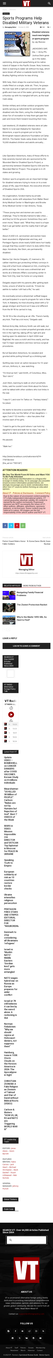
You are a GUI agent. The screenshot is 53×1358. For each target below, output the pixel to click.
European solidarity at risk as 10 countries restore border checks (10, 880)
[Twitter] (11, 525)
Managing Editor (10, 27)
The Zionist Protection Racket (32, 604)
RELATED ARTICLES (12, 586)
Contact (40, 1350)
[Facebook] (5, 525)
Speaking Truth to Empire (9, 863)
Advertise (31, 1350)
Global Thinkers (10, 1199)
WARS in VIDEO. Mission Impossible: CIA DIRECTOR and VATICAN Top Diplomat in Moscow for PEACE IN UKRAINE (11, 839)
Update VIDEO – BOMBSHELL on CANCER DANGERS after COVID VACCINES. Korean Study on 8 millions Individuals (11, 770)
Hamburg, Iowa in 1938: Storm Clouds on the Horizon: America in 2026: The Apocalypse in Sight (11, 1063)
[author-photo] (26, 566)
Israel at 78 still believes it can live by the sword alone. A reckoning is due (10, 1009)
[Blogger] (8, 1331)
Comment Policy (42, 493)
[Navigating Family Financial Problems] (9, 595)
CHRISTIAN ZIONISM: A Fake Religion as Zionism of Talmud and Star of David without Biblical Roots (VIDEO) (11, 1092)
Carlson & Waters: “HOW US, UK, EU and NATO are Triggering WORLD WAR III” (11, 1119)
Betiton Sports (44, 1355)
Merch (23, 1350)
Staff (16, 1348)
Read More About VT (29, 1308)
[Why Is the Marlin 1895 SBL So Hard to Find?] (9, 620)
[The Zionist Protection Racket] (9, 607)
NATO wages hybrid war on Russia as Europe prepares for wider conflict (11, 986)
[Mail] (22, 1331)
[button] (4, 3)
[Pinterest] (17, 525)
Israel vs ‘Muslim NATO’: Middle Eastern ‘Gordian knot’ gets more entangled (9, 960)
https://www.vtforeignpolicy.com (26, 573)
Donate (31, 1348)
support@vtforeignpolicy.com (31, 1314)
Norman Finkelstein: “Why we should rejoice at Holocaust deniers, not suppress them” (10, 1035)
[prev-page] (4, 629)
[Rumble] (36, 1331)
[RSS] (43, 1331)
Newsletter (14, 1350)
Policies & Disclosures (23, 493)
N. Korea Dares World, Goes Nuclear (38, 542)
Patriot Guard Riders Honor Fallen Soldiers (14, 542)
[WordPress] (33, 1338)
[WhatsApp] (22, 525)
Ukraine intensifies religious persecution (10, 898)
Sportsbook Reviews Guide (28, 1355)
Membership (40, 1348)
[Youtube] (40, 1338)
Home (5, 9)
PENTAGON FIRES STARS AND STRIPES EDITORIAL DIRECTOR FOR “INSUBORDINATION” (15, 917)
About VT (7, 493)
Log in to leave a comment (26, 646)
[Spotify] (12, 1338)
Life (4, 611)
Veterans (12, 9)
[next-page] (8, 629)
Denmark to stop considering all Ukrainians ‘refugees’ (11, 938)
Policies (23, 1348)
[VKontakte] (26, 1338)
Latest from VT (10, 752)
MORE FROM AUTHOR (32, 586)
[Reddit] (29, 1331)
